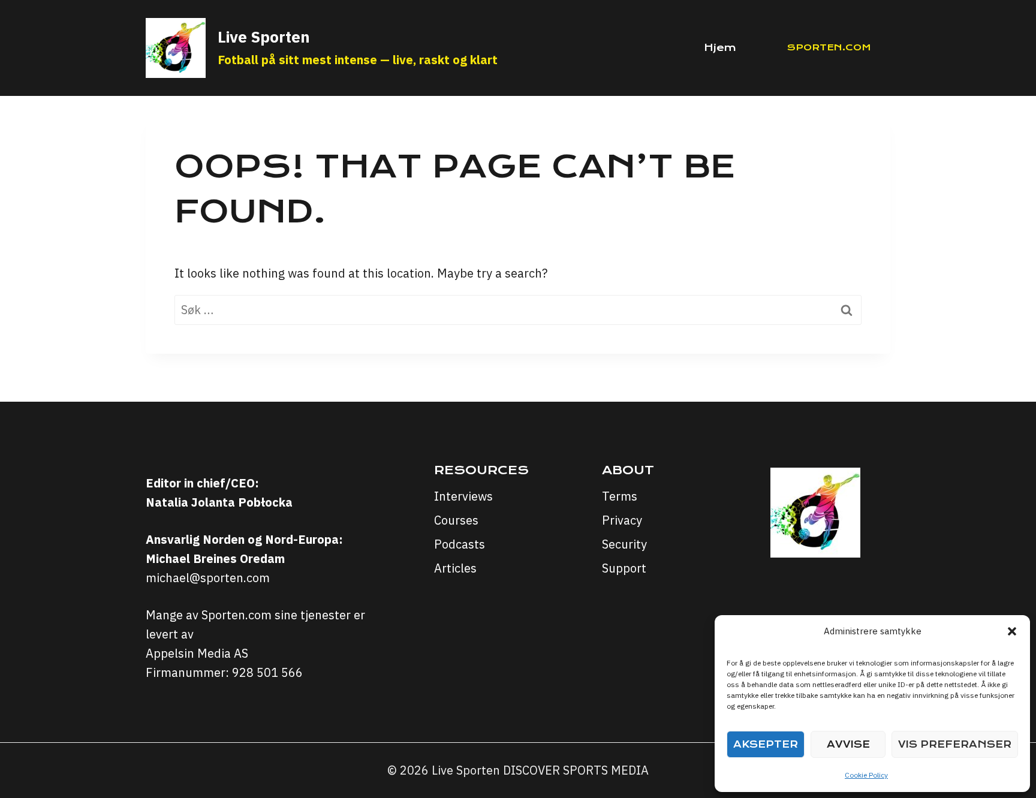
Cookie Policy (866, 774)
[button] (1012, 631)
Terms (619, 496)
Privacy (622, 520)
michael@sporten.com (208, 578)
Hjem (720, 47)
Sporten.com (829, 47)
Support (624, 568)
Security (624, 544)
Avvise (848, 744)
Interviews (463, 496)
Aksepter (765, 744)
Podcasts (459, 544)
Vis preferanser (954, 744)
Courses (456, 520)
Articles (455, 568)
